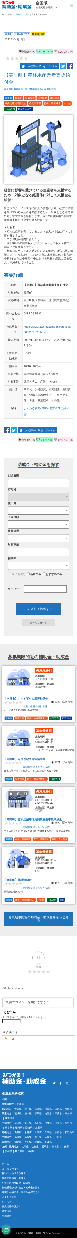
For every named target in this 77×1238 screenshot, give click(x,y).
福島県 (68, 1108)
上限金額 (13, 517)
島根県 (28, 1137)
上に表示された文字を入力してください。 (24, 1017)
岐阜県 (8, 1127)
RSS (67, 1083)
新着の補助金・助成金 (14, 1178)
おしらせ (6, 1201)
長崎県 (45, 1146)
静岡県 (18, 1127)
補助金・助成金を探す (14, 1173)
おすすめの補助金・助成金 (16, 1182)
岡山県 (38, 1137)
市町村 (12, 489)
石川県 (38, 1123)
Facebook (60, 1083)
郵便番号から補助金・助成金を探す (21, 1187)
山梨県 (58, 1123)
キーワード (15, 588)
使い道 (12, 503)
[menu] (71, 6)
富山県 (28, 1123)
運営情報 (6, 1211)
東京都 (68, 1113)
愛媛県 (38, 1141)
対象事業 (13, 544)
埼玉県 (48, 1113)
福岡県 (25, 1146)
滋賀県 (18, 1132)
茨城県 (18, 1113)
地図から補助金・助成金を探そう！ (21, 1192)
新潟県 (18, 1123)
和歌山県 (69, 1132)
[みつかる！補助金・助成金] (17, 5)
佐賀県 (35, 1146)
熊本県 (55, 1146)
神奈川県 (9, 1118)
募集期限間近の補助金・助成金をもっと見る (38, 918)
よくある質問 (9, 1197)
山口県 (58, 1137)
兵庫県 (48, 1132)
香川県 (28, 1141)
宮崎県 (8, 1151)
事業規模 (13, 530)
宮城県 (38, 1108)
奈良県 (58, 1132)
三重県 (38, 1127)
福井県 (48, 1123)
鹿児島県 (19, 1151)
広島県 (48, 1137)
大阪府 (38, 1132)
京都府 (28, 1132)
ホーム (5, 1164)
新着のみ (35, 574)
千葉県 (58, 1113)
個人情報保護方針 (11, 1206)
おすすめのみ (54, 574)
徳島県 (18, 1141)
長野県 (68, 1123)
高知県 (48, 1141)
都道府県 (13, 475)
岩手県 (28, 1108)
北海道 (20, 1104)
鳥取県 (18, 1137)
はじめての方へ (10, 1168)
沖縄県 (31, 1151)
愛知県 (28, 1127)
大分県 (65, 1146)
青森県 (18, 1108)
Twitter (54, 1083)
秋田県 (48, 1108)
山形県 (58, 1108)
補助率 (12, 558)
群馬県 (38, 1113)
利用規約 (6, 1216)
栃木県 (28, 1113)
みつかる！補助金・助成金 (30, 1233)
